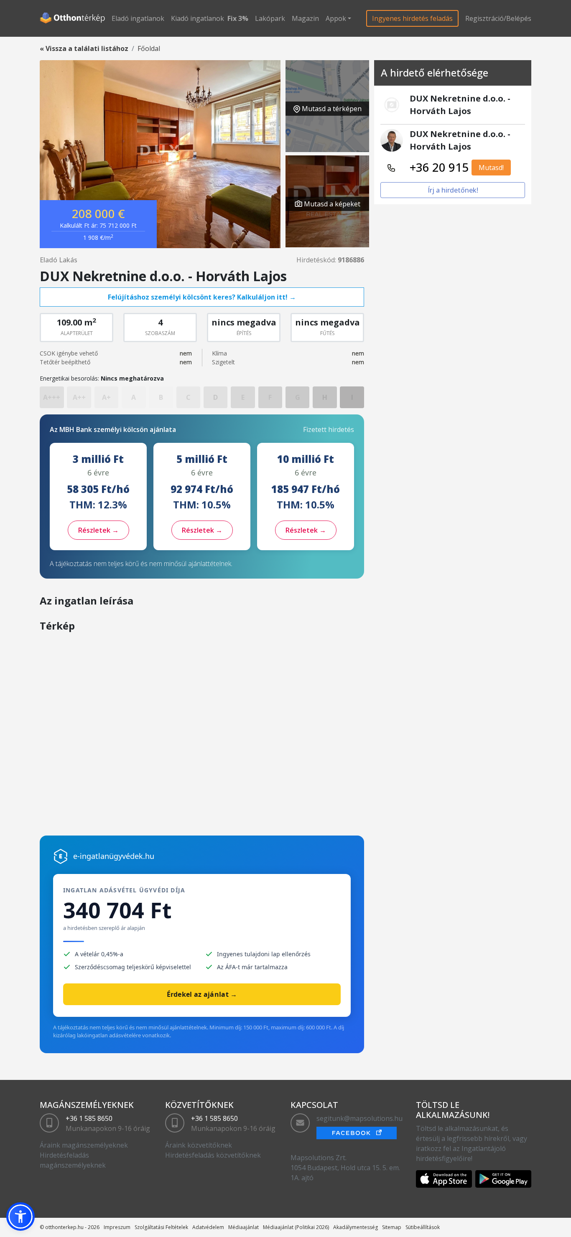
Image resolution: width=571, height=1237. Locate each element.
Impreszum (117, 1227)
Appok (336, 18)
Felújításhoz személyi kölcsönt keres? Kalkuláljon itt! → (202, 297)
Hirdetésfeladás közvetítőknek (213, 1155)
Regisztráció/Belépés (498, 18)
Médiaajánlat (243, 1227)
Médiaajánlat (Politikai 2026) (296, 1227)
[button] (20, 1216)
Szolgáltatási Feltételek (161, 1227)
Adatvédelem (208, 1227)
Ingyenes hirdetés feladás (412, 18)
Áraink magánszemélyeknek (84, 1145)
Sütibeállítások (422, 1227)
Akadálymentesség (355, 1227)
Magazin (305, 18)
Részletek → (98, 530)
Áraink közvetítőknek (198, 1145)
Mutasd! (491, 167)
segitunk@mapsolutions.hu (359, 1118)
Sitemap (391, 1227)
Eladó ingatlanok (138, 18)
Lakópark (270, 18)
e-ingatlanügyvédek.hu (113, 856)
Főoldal (149, 48)
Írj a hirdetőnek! (453, 190)
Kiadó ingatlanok (197, 18)
